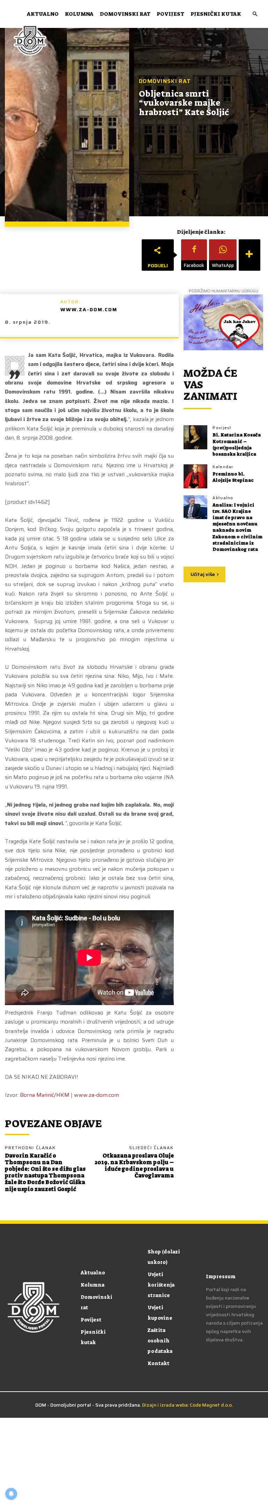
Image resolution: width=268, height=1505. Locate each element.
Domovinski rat (125, 13)
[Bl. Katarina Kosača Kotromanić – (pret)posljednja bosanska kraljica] (195, 437)
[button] (254, 14)
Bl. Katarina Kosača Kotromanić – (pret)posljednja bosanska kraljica (237, 444)
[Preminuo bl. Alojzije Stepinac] (195, 476)
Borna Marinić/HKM (44, 1095)
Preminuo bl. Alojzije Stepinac (233, 477)
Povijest (170, 13)
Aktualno (43, 13)
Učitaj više (203, 574)
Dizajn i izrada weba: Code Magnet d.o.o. (187, 1405)
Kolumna (79, 13)
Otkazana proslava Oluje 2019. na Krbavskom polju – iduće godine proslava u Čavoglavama (134, 1166)
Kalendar (223, 467)
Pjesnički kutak (216, 13)
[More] (249, 255)
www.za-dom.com (88, 309)
